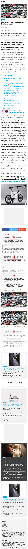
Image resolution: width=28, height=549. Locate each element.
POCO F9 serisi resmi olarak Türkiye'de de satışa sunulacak (13, 535)
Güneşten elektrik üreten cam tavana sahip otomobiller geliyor (12, 414)
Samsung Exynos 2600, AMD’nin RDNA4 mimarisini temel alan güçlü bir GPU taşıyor (12, 475)
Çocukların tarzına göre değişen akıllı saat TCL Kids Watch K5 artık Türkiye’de (13, 374)
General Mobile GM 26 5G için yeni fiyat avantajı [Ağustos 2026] (13, 508)
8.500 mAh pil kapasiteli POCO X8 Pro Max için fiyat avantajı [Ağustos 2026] (13, 370)
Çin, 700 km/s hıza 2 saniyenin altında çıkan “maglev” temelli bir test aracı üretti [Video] (12, 470)
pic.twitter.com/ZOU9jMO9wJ (13, 101)
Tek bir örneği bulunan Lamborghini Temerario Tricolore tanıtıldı (13, 410)
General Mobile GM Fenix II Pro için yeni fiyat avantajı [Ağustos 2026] (13, 377)
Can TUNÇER (3, 26)
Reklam (4, 525)
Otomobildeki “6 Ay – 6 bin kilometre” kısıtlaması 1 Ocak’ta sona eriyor (13, 328)
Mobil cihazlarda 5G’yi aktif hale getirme (10, 544)
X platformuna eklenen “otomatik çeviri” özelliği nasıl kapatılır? (14, 543)
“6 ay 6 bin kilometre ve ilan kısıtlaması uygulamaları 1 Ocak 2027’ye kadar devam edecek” (14, 291)
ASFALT (3, 19)
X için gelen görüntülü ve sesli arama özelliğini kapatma (12, 546)
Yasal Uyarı (5, 527)
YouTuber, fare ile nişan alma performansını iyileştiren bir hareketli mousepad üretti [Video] (13, 466)
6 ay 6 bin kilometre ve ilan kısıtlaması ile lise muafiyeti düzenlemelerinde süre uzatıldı (12, 253)
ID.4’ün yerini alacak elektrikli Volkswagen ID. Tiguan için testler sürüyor (13, 417)
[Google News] (21, 30)
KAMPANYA (5, 367)
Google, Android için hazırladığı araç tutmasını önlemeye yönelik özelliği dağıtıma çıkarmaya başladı (13, 407)
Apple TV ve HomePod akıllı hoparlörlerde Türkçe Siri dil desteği (14, 545)
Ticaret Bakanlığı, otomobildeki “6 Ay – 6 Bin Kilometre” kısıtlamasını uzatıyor (12, 309)
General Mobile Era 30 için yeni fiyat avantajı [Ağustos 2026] (13, 515)
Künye (4, 524)
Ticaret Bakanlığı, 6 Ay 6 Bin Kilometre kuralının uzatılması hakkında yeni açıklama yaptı (13, 272)
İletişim (4, 526)
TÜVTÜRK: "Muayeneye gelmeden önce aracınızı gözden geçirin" (14, 534)
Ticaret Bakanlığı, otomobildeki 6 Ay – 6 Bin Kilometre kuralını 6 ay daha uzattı (12, 347)
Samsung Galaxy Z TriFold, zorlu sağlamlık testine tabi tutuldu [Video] (14, 479)
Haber (4, 403)
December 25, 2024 (9, 106)
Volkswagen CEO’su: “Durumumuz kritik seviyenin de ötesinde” (14, 421)
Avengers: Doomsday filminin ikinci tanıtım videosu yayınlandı (12, 462)
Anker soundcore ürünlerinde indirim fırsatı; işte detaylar (13, 511)
